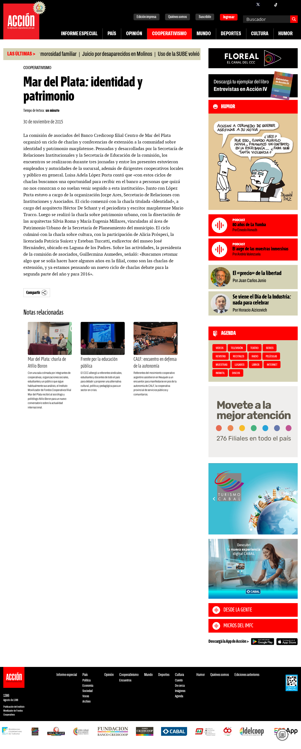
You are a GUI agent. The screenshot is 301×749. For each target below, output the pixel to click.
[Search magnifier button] (294, 19)
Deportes (231, 33)
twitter (258, 4)
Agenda (179, 696)
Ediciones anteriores (246, 675)
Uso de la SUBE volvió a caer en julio (178, 54)
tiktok (275, 4)
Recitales (238, 356)
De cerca (180, 685)
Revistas (221, 356)
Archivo (86, 701)
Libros (255, 364)
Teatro (254, 348)
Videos (219, 348)
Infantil (220, 373)
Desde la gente (237, 610)
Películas (271, 356)
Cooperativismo (169, 33)
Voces (85, 696)
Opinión (134, 33)
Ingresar (228, 17)
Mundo (204, 33)
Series (269, 348)
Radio (255, 356)
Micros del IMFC (238, 626)
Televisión (237, 348)
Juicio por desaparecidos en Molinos (103, 54)
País (112, 33)
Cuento (179, 680)
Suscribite (205, 17)
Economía (87, 685)
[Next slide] (292, 499)
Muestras (221, 364)
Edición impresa (146, 17)
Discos (236, 373)
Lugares (239, 364)
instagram (267, 4)
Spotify (293, 4)
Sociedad (87, 691)
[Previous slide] (214, 499)
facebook (249, 4)
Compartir (33, 292)
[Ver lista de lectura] (282, 734)
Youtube (284, 4)
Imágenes (180, 691)
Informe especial (79, 33)
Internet (272, 364)
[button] (251, 529)
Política (86, 680)
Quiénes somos (177, 17)
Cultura (259, 33)
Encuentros (125, 680)
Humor (285, 33)
